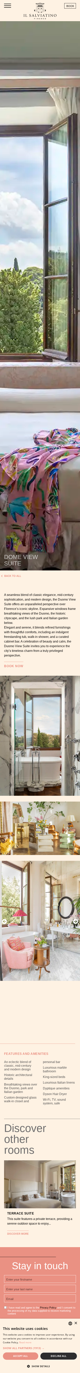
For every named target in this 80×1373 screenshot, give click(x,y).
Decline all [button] (58, 1356)
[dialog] (40, 1346)
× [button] (75, 1323)
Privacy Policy (48, 1307)
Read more (25, 1342)
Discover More (18, 1233)
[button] (4, 921)
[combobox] (70, 1323)
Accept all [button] (20, 1356)
